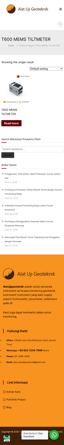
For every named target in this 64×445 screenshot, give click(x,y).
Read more (11, 123)
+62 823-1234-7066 (30, 350)
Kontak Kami (13, 391)
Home (11, 45)
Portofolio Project (16, 399)
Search (8, 155)
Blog (8, 407)
